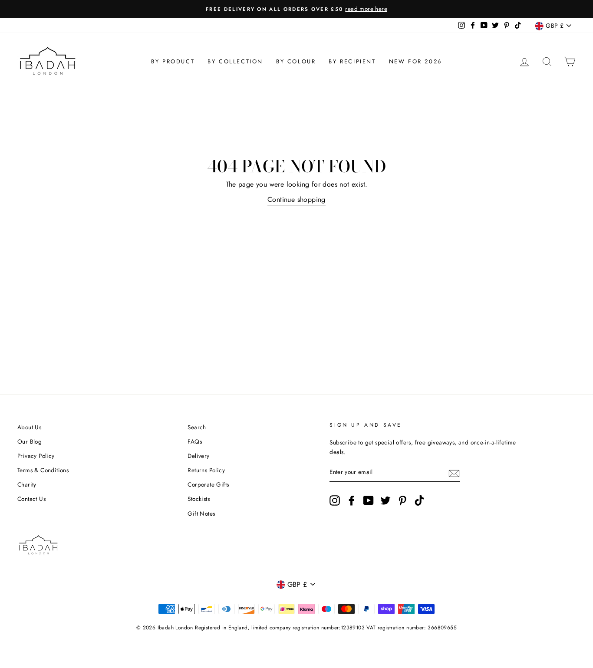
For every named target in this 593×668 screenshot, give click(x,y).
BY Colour (296, 61)
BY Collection (235, 61)
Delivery (198, 455)
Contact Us (31, 498)
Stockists (199, 498)
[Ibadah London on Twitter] (385, 500)
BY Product (172, 61)
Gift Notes (201, 513)
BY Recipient (352, 61)
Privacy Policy (36, 455)
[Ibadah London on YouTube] (368, 500)
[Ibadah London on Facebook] (351, 500)
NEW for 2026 (415, 61)
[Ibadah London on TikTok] (419, 500)
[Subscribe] (454, 472)
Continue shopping (296, 199)
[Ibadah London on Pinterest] (402, 500)
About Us (29, 427)
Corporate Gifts (208, 484)
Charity (26, 484)
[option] (296, 9)
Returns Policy (206, 470)
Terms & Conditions (43, 470)
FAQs (195, 441)
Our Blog (29, 441)
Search (197, 427)
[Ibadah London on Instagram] (334, 500)
